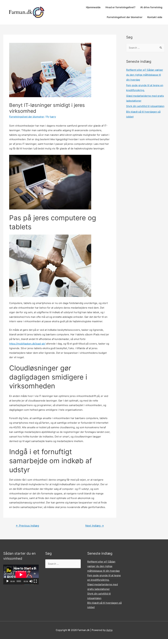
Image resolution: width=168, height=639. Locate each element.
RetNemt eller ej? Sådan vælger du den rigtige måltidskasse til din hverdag (144, 74)
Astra (109, 630)
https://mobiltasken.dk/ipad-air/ (27, 343)
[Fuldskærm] (35, 581)
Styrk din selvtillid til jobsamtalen (145, 106)
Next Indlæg (94, 525)
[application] (21, 575)
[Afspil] (7, 581)
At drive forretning (151, 7)
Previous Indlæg (27, 525)
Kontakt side (154, 17)
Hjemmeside (93, 7)
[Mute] (31, 581)
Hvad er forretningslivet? (120, 7)
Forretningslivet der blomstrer (124, 17)
